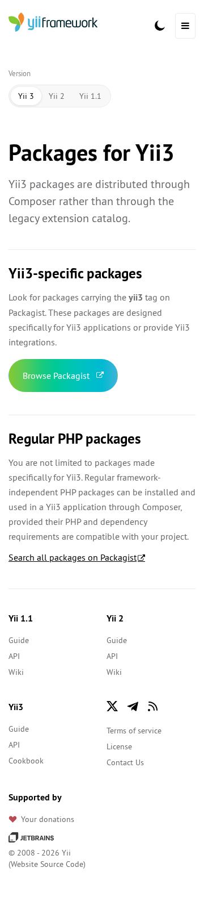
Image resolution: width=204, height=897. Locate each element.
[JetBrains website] (31, 837)
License (119, 746)
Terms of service (134, 730)
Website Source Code (47, 864)
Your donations (47, 819)
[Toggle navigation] (185, 26)
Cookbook (26, 761)
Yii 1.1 (90, 96)
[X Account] (112, 706)
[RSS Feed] (153, 706)
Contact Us (125, 762)
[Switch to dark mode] (159, 25)
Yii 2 (57, 96)
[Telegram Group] (132, 706)
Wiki (16, 672)
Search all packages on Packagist (72, 557)
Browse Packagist (56, 375)
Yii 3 (26, 96)
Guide (18, 640)
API (14, 656)
